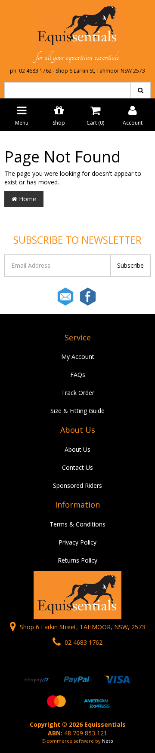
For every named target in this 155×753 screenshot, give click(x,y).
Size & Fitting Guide (77, 411)
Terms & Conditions (77, 524)
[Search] (140, 90)
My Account (77, 356)
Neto (107, 741)
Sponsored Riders (77, 485)
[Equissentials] (77, 25)
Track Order (77, 393)
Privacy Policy (77, 542)
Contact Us (77, 467)
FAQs (77, 374)
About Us (77, 449)
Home (26, 199)
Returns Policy (77, 560)
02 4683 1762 (82, 642)
